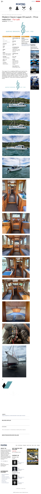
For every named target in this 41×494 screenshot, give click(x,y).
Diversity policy (4, 481)
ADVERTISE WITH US (16, 472)
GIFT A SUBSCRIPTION (16, 452)
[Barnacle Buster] (34, 68)
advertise (33, 1)
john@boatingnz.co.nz (20, 462)
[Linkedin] (7, 461)
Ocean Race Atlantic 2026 (34, 85)
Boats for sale (4, 14)
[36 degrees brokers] (34, 60)
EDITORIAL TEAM (15, 457)
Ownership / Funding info (5, 476)
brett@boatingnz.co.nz (20, 477)
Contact (13, 458)
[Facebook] (1, 461)
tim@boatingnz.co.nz (20, 482)
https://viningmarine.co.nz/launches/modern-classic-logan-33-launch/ (13, 415)
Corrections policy (4, 479)
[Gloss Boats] (34, 45)
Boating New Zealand (18, 492)
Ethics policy (3, 480)
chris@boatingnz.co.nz (20, 469)
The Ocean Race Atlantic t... (34, 88)
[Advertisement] (16, 406)
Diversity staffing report (5, 482)
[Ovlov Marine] (34, 75)
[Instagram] (3, 461)
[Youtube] (5, 461)
